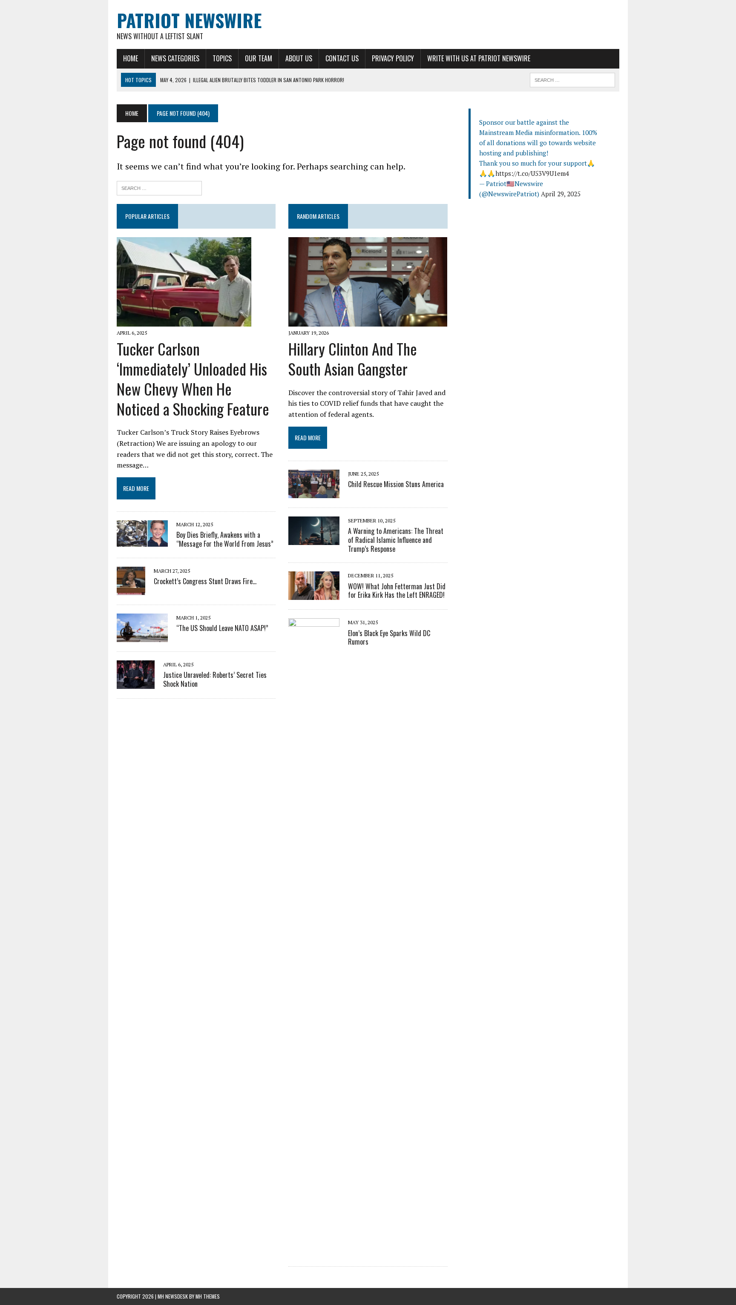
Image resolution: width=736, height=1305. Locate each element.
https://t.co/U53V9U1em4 (532, 173)
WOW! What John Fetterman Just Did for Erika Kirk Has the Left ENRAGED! (397, 590)
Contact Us (342, 58)
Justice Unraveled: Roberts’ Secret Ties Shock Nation (215, 679)
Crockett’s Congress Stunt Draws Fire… (205, 581)
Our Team (258, 58)
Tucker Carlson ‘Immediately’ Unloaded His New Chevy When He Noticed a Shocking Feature (193, 378)
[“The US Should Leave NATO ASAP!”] (142, 636)
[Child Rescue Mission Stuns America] (313, 492)
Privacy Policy (393, 58)
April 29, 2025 (561, 193)
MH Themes (208, 1296)
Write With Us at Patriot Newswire (478, 58)
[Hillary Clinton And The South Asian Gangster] (367, 320)
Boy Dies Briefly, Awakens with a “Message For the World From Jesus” (224, 539)
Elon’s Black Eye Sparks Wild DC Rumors (389, 637)
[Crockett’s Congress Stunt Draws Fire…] (131, 589)
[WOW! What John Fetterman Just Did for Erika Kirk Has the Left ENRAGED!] (313, 594)
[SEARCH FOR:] (572, 79)
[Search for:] (159, 187)
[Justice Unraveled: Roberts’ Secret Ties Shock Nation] (136, 683)
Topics (222, 58)
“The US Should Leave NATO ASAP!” (222, 628)
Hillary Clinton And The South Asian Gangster (352, 358)
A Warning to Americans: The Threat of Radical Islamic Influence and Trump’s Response (395, 540)
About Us (298, 58)
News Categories (175, 58)
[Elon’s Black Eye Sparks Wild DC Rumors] (313, 1251)
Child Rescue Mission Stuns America (396, 484)
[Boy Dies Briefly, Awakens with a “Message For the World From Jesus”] (142, 541)
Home (130, 58)
